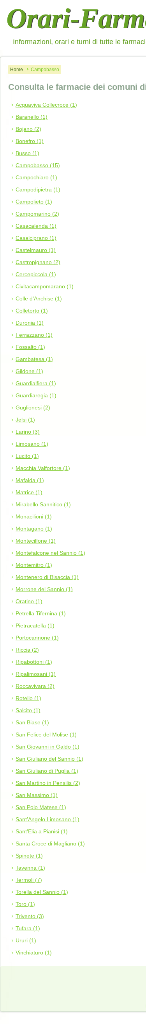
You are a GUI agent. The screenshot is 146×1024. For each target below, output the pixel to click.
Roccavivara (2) (35, 686)
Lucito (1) (27, 456)
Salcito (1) (28, 710)
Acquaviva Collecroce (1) (46, 105)
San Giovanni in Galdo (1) (47, 746)
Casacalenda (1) (36, 226)
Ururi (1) (26, 940)
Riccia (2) (27, 650)
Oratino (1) (29, 601)
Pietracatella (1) (35, 625)
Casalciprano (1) (36, 238)
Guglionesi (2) (33, 407)
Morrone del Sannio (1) (44, 589)
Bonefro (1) (30, 141)
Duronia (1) (30, 323)
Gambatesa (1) (34, 359)
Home (16, 69)
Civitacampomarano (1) (45, 286)
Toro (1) (25, 904)
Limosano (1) (32, 444)
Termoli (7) (29, 880)
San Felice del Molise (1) (46, 734)
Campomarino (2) (37, 214)
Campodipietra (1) (38, 189)
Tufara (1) (28, 928)
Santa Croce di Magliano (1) (50, 843)
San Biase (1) (32, 722)
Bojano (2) (28, 129)
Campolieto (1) (34, 201)
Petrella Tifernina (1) (41, 613)
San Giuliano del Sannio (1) (49, 759)
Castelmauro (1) (36, 250)
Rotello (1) (28, 698)
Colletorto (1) (32, 310)
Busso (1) (27, 153)
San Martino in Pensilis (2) (48, 783)
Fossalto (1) (30, 347)
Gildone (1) (29, 371)
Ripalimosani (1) (36, 674)
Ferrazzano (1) (34, 335)
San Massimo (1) (37, 795)
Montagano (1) (34, 528)
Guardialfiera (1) (36, 383)
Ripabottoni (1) (34, 662)
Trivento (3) (30, 916)
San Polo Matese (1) (41, 807)
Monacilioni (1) (34, 516)
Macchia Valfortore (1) (43, 468)
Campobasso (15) (38, 165)
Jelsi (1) (25, 419)
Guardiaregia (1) (36, 395)
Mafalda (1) (30, 480)
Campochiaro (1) (36, 177)
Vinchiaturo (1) (34, 952)
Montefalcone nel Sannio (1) (50, 553)
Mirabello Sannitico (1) (43, 504)
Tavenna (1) (30, 868)
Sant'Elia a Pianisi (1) (42, 831)
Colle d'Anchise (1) (39, 298)
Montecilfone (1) (36, 541)
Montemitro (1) (34, 565)
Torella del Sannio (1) (42, 892)
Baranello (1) (31, 117)
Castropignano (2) (38, 262)
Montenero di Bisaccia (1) (47, 577)
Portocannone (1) (37, 637)
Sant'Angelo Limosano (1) (47, 819)
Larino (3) (28, 432)
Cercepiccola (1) (36, 274)
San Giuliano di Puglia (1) (47, 771)
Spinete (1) (29, 855)
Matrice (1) (29, 492)
